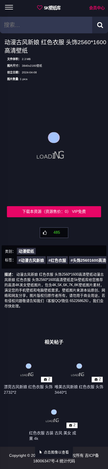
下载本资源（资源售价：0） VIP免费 (54, 211)
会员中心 (97, 8)
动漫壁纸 (26, 251)
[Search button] (100, 25)
